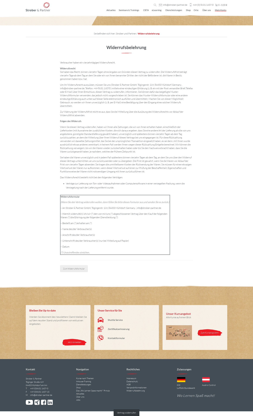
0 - (222, 5)
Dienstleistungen (173, 10)
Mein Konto (220, 10)
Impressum (131, 378)
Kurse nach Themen (85, 378)
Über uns (206, 10)
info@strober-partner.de (175, 5)
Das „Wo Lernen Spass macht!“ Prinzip (93, 390)
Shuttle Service (115, 319)
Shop (188, 10)
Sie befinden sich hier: (105, 33)
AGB (128, 384)
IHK (178, 385)
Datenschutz (132, 381)
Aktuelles (111, 10)
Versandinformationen (136, 387)
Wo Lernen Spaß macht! (196, 395)
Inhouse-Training (83, 381)
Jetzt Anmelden (74, 342)
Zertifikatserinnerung (118, 329)
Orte (196, 10)
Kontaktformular (116, 338)
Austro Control (209, 385)
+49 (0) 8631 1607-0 (203, 5)
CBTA (146, 10)
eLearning (156, 10)
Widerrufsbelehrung (135, 390)
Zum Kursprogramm (210, 332)
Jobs (78, 400)
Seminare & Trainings (129, 10)
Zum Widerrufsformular (74, 268)
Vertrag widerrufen (126, 412)
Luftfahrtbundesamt (186, 388)
